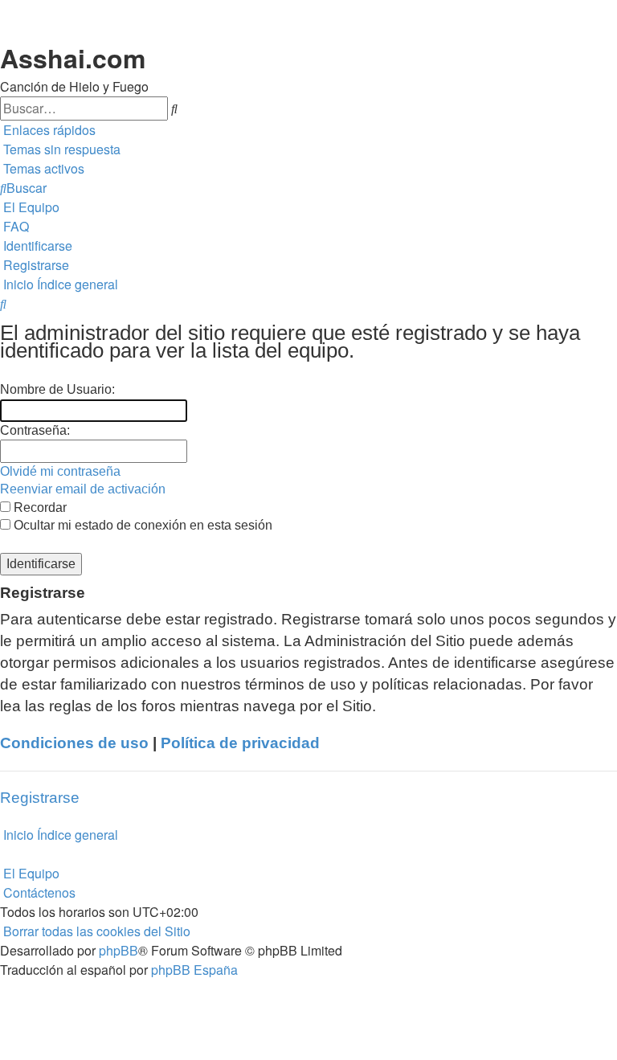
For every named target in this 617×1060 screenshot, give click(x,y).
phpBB (118, 950)
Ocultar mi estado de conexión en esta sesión (141, 525)
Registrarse (40, 797)
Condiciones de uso (74, 743)
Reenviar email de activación (82, 489)
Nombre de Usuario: (57, 389)
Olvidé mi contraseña (60, 471)
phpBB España (194, 969)
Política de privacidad (240, 743)
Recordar (38, 507)
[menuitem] (60, 149)
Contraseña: (35, 430)
